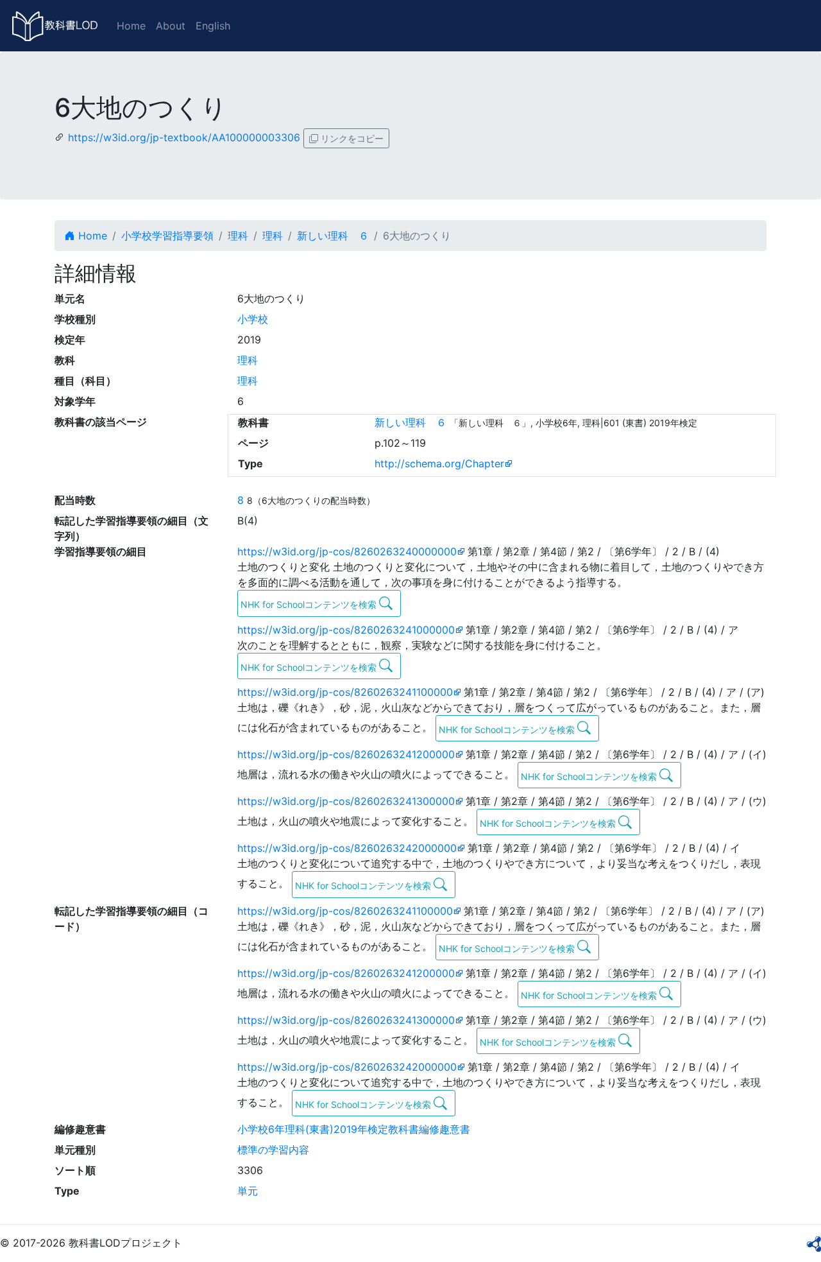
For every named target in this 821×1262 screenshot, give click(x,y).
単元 (247, 1190)
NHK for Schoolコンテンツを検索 (310, 604)
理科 (238, 235)
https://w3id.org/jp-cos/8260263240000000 (347, 551)
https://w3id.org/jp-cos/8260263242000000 (347, 848)
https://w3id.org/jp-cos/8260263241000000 (346, 629)
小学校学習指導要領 (167, 235)
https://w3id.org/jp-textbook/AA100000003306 (184, 137)
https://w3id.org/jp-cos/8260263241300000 (346, 801)
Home (131, 25)
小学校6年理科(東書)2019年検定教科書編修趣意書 (353, 1129)
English (213, 25)
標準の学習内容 (273, 1149)
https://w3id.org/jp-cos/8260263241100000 (345, 692)
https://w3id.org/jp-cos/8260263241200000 (346, 754)
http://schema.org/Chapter (439, 463)
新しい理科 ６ (333, 235)
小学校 (252, 319)
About (170, 25)
